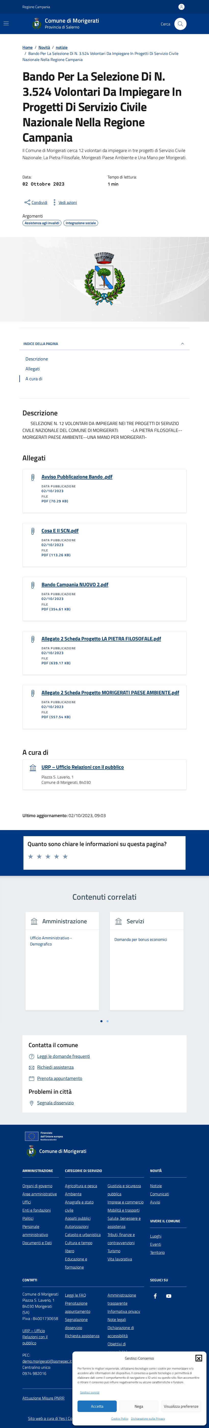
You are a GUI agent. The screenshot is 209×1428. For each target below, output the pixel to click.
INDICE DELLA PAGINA (40, 343)
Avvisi (155, 1202)
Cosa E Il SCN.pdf (60, 530)
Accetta (97, 1406)
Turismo (114, 1251)
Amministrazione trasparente (122, 1299)
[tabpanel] (62, 964)
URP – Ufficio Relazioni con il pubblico (83, 767)
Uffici (26, 1202)
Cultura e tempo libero (78, 1247)
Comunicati (159, 1194)
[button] (198, 1358)
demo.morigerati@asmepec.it (47, 1361)
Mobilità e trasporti (123, 1210)
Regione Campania (36, 6)
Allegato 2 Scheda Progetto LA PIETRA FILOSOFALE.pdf (101, 638)
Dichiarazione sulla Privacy (148, 1418)
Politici (27, 1218)
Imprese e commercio (125, 1202)
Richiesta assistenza (82, 1336)
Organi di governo (37, 1186)
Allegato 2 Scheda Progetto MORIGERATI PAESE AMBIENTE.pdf (110, 692)
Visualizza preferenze (181, 1406)
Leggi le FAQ (75, 1295)
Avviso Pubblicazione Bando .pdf (77, 476)
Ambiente (73, 1194)
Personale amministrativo (35, 1230)
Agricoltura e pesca (81, 1186)
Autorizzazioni (76, 1226)
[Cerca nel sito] (180, 24)
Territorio (157, 1252)
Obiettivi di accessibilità (118, 1348)
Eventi (155, 1244)
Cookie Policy (119, 1418)
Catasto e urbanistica (83, 1234)
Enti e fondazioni (36, 1210)
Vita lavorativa (120, 1259)
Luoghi (155, 1236)
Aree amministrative (39, 1194)
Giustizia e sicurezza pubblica (124, 1190)
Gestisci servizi (89, 1392)
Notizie (156, 1186)
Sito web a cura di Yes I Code (52, 1418)
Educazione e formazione (76, 1263)
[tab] (101, 1021)
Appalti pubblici (77, 1218)
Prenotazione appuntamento (77, 1307)
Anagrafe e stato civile (79, 1206)
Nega (139, 1406)
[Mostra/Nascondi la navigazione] (6, 23)
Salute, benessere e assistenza (124, 1222)
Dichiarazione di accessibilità (121, 1332)
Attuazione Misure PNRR (43, 1398)
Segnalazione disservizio (76, 1323)
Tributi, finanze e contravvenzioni (121, 1238)
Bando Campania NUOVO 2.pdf (75, 584)
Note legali (117, 1319)
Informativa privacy (124, 1311)
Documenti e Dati (37, 1243)
